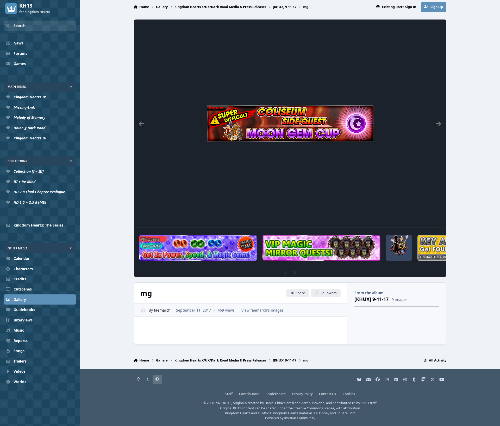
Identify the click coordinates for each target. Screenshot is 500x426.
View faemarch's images (262, 310)
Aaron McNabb (312, 403)
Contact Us (327, 394)
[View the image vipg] (198, 248)
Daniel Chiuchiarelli (279, 403)
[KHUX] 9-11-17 (371, 299)
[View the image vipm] (321, 248)
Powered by (290, 418)
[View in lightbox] (290, 124)
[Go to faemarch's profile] (143, 310)
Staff (229, 394)
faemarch (162, 310)
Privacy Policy (302, 394)
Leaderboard (276, 394)
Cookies (349, 394)
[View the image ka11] (399, 248)
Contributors (249, 394)
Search (20, 25)
